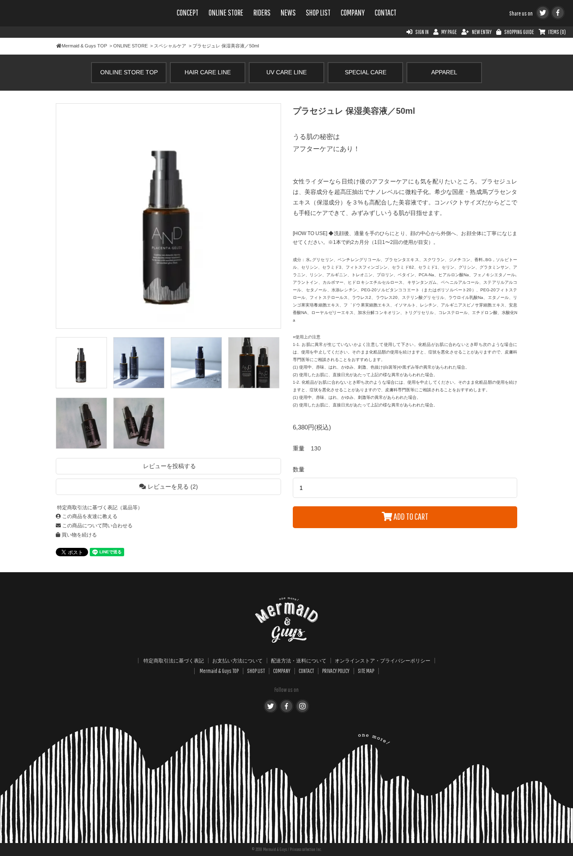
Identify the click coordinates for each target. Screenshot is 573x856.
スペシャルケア (170, 45)
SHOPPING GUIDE (519, 32)
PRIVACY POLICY (335, 671)
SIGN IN (422, 32)
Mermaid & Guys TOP (219, 671)
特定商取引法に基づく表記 (173, 660)
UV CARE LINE (286, 72)
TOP (84, 45)
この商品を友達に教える (89, 516)
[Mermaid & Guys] (54, 22)
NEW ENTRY (482, 32)
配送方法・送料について (298, 660)
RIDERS (262, 12)
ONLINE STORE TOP (129, 72)
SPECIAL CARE (365, 72)
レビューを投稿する (168, 466)
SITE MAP (366, 671)
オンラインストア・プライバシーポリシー (382, 660)
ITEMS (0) (557, 32)
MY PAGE (449, 32)
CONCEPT (187, 12)
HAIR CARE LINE (208, 72)
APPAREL (444, 72)
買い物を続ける (78, 535)
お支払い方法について (237, 660)
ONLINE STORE (225, 12)
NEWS (288, 12)
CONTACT (385, 12)
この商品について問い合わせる (97, 526)
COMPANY (353, 12)
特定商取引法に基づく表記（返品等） (99, 507)
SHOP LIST (318, 12)
